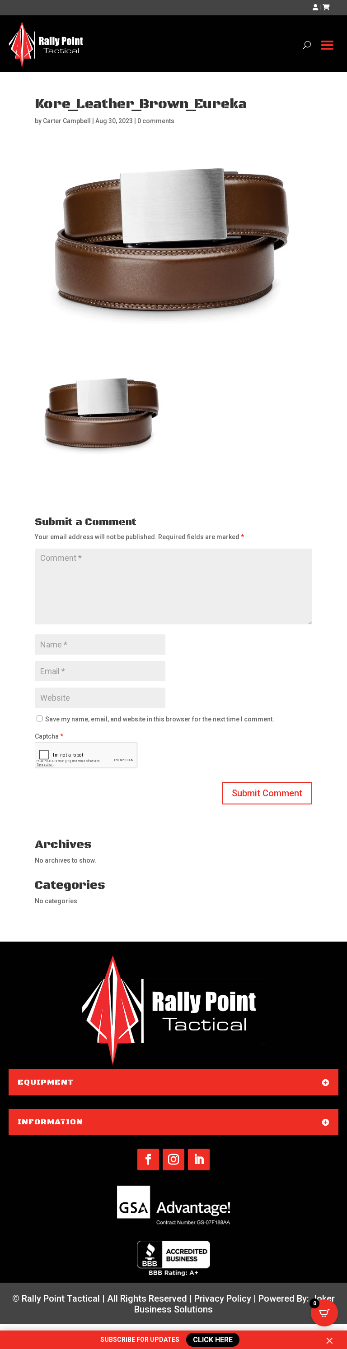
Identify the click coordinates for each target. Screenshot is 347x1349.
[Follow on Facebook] (148, 1159)
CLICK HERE (213, 1339)
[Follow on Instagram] (173, 1159)
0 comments (155, 121)
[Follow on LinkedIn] (199, 1159)
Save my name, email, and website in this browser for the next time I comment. (159, 719)
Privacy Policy (222, 1298)
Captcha (49, 736)
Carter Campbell (67, 121)
